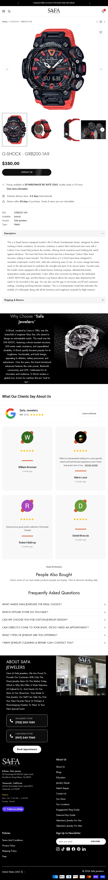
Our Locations (62, 804)
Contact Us (61, 793)
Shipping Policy (9, 851)
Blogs (58, 772)
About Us (60, 766)
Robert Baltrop (27, 542)
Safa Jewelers (20, 220)
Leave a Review (89, 413)
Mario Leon (80, 477)
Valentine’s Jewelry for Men (69, 825)
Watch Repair (62, 788)
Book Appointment (27, 749)
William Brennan (27, 467)
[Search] (9, 11)
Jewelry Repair (63, 783)
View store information (17, 188)
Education (60, 777)
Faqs (4, 856)
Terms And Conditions (12, 840)
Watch (17, 224)
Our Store (61, 799)
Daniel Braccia (81, 535)
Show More (91, 465)
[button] (18, 3)
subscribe (95, 841)
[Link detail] (58, 849)
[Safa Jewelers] (54, 11)
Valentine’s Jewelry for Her (69, 820)
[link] (81, 340)
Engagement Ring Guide (67, 809)
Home (4, 21)
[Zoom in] (100, 32)
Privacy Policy (8, 845)
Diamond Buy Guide (65, 815)
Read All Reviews (54, 567)
